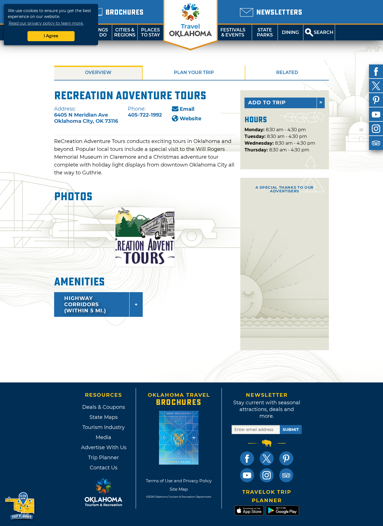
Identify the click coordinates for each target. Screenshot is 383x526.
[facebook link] (247, 458)
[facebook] (376, 71)
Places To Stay (150, 32)
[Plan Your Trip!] (20, 506)
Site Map (179, 489)
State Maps (103, 417)
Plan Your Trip (194, 72)
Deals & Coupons (103, 407)
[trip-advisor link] (286, 475)
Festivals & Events (232, 32)
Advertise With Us (103, 447)
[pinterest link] (286, 458)
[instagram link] (267, 475)
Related (287, 72)
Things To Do (99, 32)
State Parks (265, 32)
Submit (291, 429)
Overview (98, 72)
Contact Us (103, 468)
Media (103, 437)
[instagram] (376, 129)
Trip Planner (103, 458)
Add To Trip (267, 103)
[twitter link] (267, 458)
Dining (290, 32)
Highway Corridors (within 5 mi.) (85, 304)
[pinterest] (376, 100)
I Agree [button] (51, 35)
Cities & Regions (124, 32)
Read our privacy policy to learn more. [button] (46, 23)
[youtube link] (247, 475)
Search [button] (323, 32)
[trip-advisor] (376, 143)
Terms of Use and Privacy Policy (179, 480)
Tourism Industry (103, 427)
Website (190, 119)
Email (187, 109)
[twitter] (376, 86)
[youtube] (376, 114)
